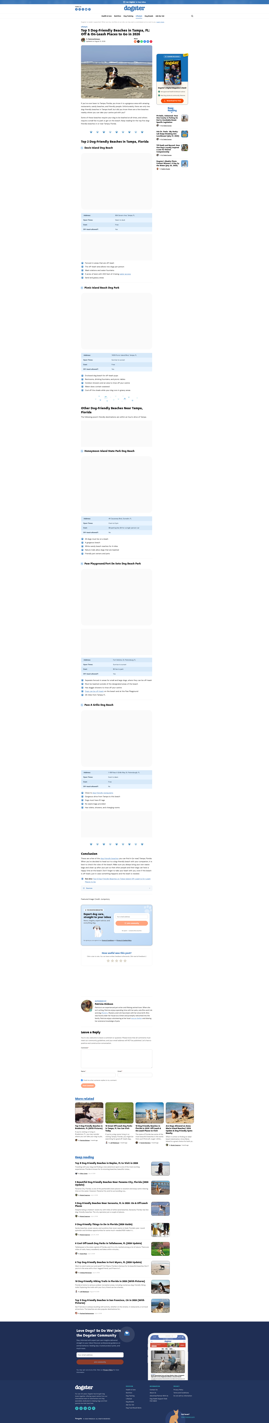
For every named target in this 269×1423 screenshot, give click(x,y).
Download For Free (174, 101)
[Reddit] (135, 41)
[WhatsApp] (141, 41)
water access (125, 274)
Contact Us (154, 1390)
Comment (85, 1048)
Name (83, 1071)
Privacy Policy (108, 1370)
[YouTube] (86, 9)
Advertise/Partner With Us (159, 1396)
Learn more (160, 22)
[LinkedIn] (148, 41)
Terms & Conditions (108, 940)
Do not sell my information (182, 1396)
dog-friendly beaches (109, 858)
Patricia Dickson (94, 39)
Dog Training (128, 16)
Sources (89, 888)
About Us (153, 1393)
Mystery (105, 1013)
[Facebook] (76, 9)
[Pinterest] (89, 9)
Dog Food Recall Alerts (133, 1408)
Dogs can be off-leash (94, 691)
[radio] (108, 961)
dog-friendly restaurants (103, 793)
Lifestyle (139, 16)
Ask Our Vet (160, 16)
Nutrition (117, 16)
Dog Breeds (149, 16)
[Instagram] (79, 9)
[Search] (192, 16)
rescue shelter (136, 1018)
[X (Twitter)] (83, 9)
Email (120, 1071)
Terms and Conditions (181, 1393)
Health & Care (107, 16)
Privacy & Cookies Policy (124, 940)
